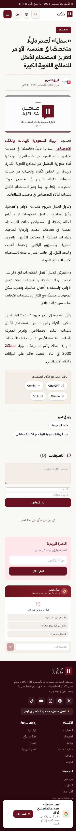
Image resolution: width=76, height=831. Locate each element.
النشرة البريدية (29, 749)
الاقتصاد (68, 736)
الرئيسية (32, 730)
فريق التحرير (52, 80)
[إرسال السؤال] (10, 647)
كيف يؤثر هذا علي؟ (58, 634)
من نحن (68, 778)
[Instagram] (50, 701)
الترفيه (69, 761)
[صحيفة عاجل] (65, 14)
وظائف (69, 755)
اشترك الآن (38, 571)
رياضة (70, 743)
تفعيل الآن (23, 813)
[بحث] (35, 14)
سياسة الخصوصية (63, 798)
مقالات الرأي (29, 736)
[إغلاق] (8, 814)
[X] (69, 701)
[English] (26, 14)
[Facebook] (59, 701)
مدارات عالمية (65, 749)
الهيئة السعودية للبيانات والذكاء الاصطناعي (42, 434)
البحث (33, 743)
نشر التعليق (38, 502)
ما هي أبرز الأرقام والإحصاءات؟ (53, 625)
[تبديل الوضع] (17, 14)
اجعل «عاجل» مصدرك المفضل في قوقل (47, 711)
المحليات (63, 29)
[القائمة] (7, 14)
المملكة (10, 346)
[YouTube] (41, 701)
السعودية (59, 425)
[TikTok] (31, 701)
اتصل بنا (68, 785)
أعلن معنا (67, 791)
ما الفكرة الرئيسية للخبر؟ (56, 617)
